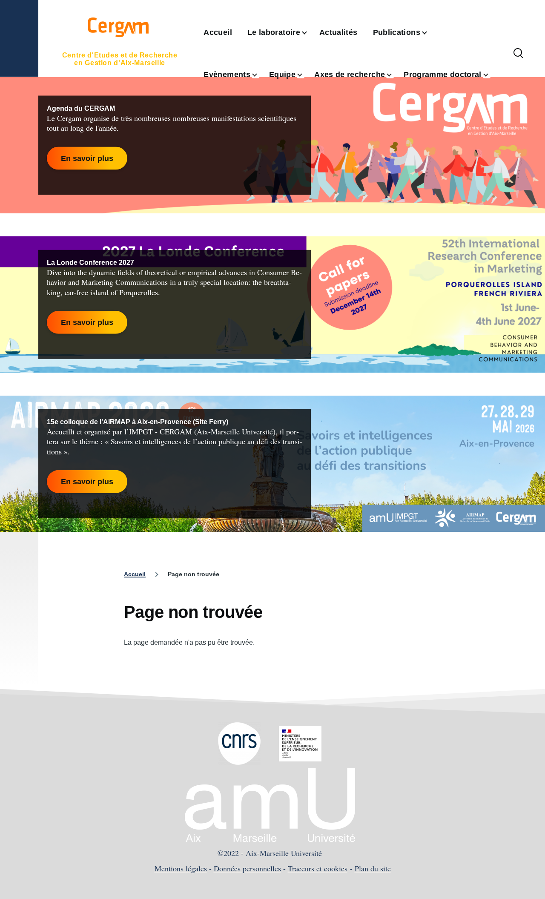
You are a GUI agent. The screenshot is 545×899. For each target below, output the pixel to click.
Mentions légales (181, 868)
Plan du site (373, 868)
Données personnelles (247, 868)
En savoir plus (87, 158)
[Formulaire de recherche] (518, 54)
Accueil (135, 574)
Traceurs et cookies (317, 868)
